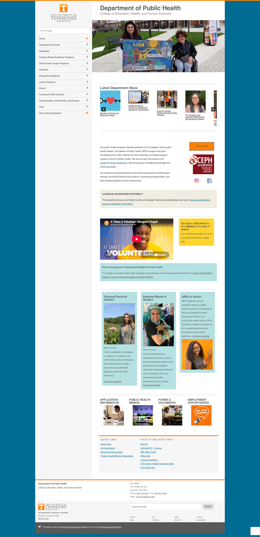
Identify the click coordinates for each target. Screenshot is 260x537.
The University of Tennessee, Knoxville (63, 13)
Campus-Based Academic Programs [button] (56, 57)
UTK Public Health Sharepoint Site (157, 463)
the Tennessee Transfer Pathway (109, 527)
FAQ (41, 106)
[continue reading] (112, 381)
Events (132, 517)
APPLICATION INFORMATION (109, 401)
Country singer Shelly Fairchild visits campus (167, 112)
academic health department (113, 162)
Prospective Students (49, 75)
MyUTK (144, 444)
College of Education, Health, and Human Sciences (135, 13)
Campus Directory (149, 459)
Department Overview (49, 44)
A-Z (153, 517)
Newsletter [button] (44, 51)
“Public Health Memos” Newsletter (117, 455)
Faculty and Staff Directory (51, 94)
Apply (176, 517)
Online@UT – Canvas (151, 448)
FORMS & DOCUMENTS (167, 401)
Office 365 (145, 455)
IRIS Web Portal (148, 452)
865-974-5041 (143, 493)
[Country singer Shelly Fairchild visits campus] (167, 99)
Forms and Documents (111, 452)
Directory (155, 520)
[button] (103, 109)
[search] (63, 30)
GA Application (108, 448)
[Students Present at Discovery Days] (110, 100)
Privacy (199, 517)
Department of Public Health (140, 8)
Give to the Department (50, 113)
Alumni (42, 88)
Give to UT (178, 520)
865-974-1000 (43, 518)
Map (131, 520)
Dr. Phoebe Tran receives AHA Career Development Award (195, 117)
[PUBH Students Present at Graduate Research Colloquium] (139, 96)
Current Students (47, 82)
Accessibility (201, 520)
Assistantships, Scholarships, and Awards (59, 100)
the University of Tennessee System (73, 527)
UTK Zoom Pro (147, 467)
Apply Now (106, 444)
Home (42, 38)
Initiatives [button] (43, 69)
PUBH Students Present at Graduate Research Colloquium (139, 107)
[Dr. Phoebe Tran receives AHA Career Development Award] (195, 101)
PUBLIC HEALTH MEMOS (139, 401)
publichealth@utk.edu (145, 496)
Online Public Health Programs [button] (54, 63)
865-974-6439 (161, 493)
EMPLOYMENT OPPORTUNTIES (198, 401)
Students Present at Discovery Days (109, 114)
